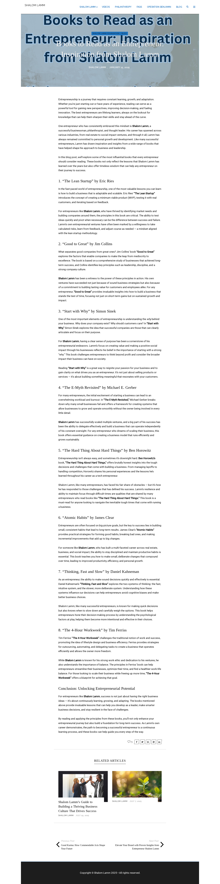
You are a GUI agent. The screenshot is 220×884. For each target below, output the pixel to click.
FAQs (139, 7)
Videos (106, 7)
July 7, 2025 (136, 801)
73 (131, 742)
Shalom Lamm (35, 5)
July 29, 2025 (82, 815)
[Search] (187, 7)
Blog (179, 7)
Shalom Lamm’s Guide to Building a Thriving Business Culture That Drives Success (77, 806)
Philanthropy (123, 7)
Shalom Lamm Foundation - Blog (110, 33)
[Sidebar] (194, 7)
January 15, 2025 (119, 67)
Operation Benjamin (159, 7)
